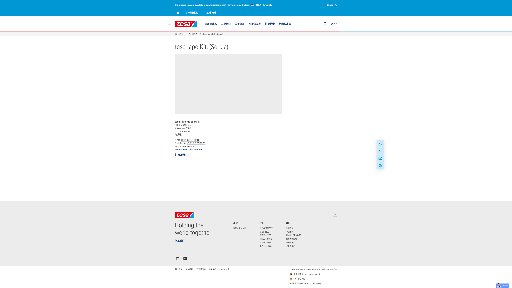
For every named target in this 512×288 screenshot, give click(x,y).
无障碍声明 (201, 269)
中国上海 (289, 232)
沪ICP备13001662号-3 (328, 269)
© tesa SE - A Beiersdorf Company (304, 269)
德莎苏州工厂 (265, 235)
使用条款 (212, 269)
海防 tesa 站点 (266, 246)
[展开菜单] (169, 24)
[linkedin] (177, 259)
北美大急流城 (291, 239)
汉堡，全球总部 (239, 228)
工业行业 (211, 12)
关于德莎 (179, 34)
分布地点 (193, 34)
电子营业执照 (299, 279)
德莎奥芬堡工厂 (266, 228)
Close (330, 4)
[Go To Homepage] (178, 13)
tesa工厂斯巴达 (266, 239)
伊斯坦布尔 (290, 246)
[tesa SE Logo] (186, 24)
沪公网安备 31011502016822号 (307, 274)
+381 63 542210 (190, 140)
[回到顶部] (335, 214)
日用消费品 (191, 12)
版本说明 (178, 269)
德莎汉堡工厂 (265, 232)
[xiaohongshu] (185, 259)
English (267, 4)
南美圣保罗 (290, 242)
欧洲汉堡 (289, 228)
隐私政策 (189, 269)
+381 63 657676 (196, 143)
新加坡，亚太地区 (293, 235)
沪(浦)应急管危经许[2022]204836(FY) (305, 283)
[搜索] (325, 24)
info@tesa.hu (188, 146)
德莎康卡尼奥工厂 (267, 242)
